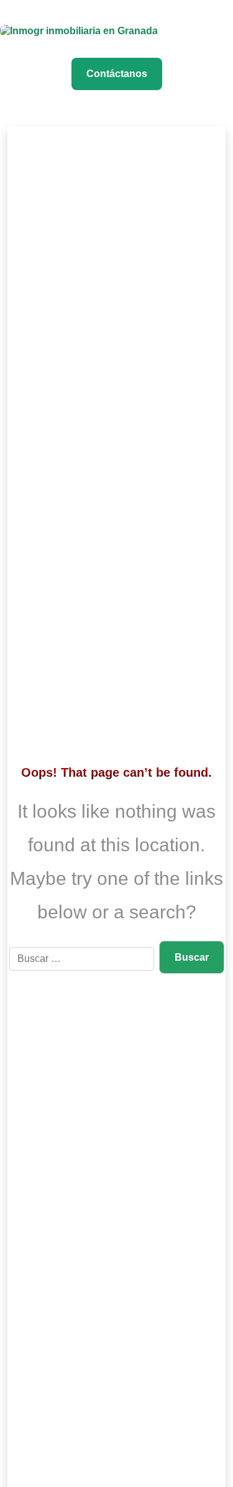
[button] (223, 17)
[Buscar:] (81, 959)
